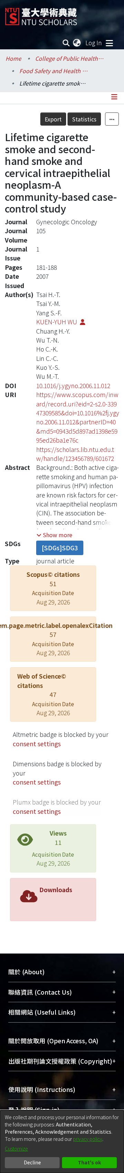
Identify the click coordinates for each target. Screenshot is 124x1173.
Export (53, 119)
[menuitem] (77, 42)
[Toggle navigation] (109, 42)
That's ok (89, 1162)
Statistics (84, 119)
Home (13, 58)
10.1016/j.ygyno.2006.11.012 (73, 385)
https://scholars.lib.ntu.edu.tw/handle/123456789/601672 (75, 454)
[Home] (41, 14)
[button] (54, 534)
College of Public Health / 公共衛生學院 (69, 58)
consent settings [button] (37, 743)
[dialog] (62, 1141)
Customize (16, 1148)
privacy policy (87, 1138)
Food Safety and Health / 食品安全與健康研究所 (53, 71)
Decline (32, 1162)
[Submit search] (66, 43)
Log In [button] (94, 42)
